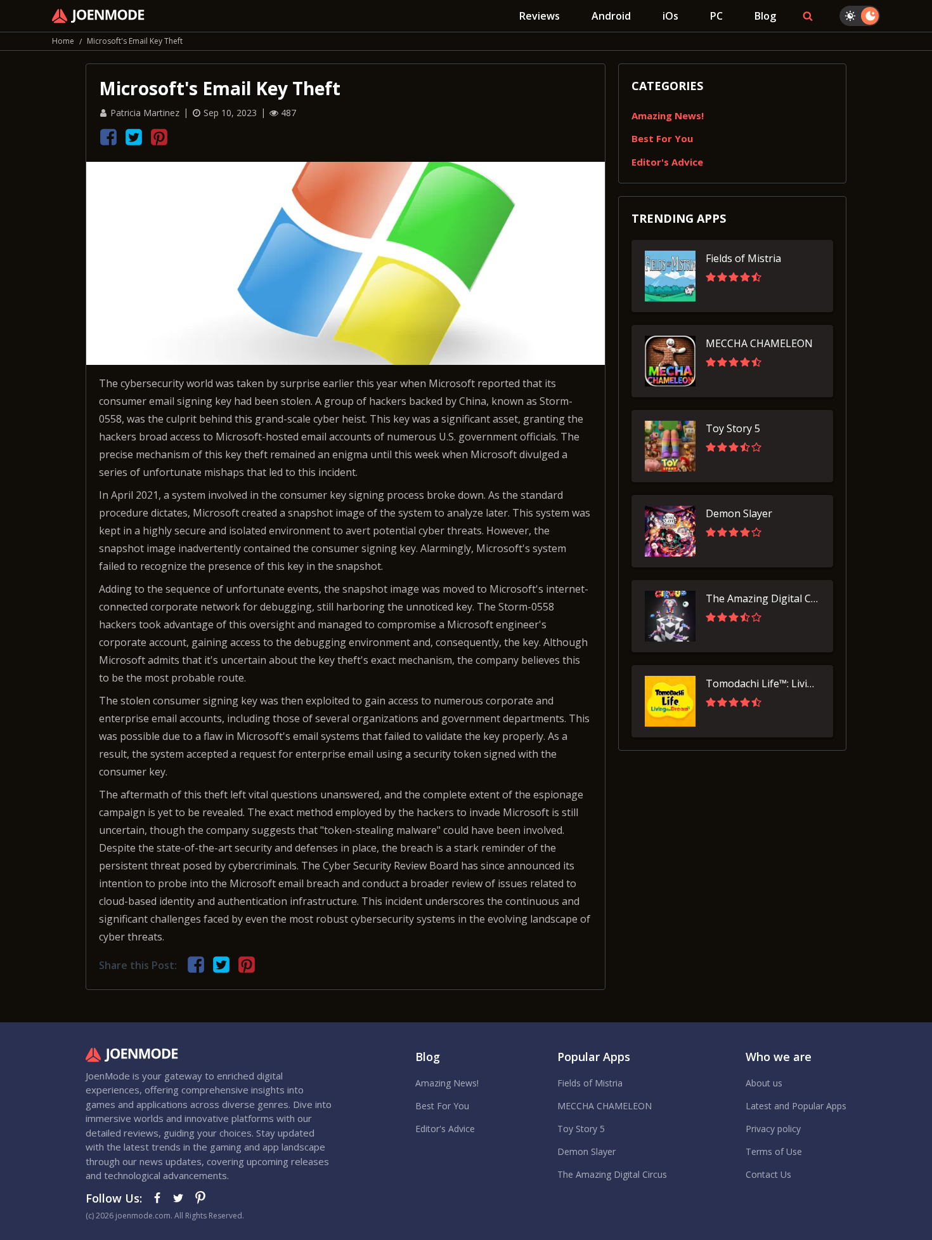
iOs (670, 16)
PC (716, 16)
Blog (765, 16)
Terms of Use (774, 1151)
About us (764, 1083)
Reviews (539, 16)
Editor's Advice (667, 161)
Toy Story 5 (581, 1129)
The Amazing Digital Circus (612, 1174)
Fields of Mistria (590, 1083)
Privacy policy (773, 1129)
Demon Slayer (586, 1151)
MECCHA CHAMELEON (604, 1106)
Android (611, 16)
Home (63, 41)
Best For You (662, 138)
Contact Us (768, 1174)
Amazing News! (667, 115)
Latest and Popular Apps (796, 1106)
